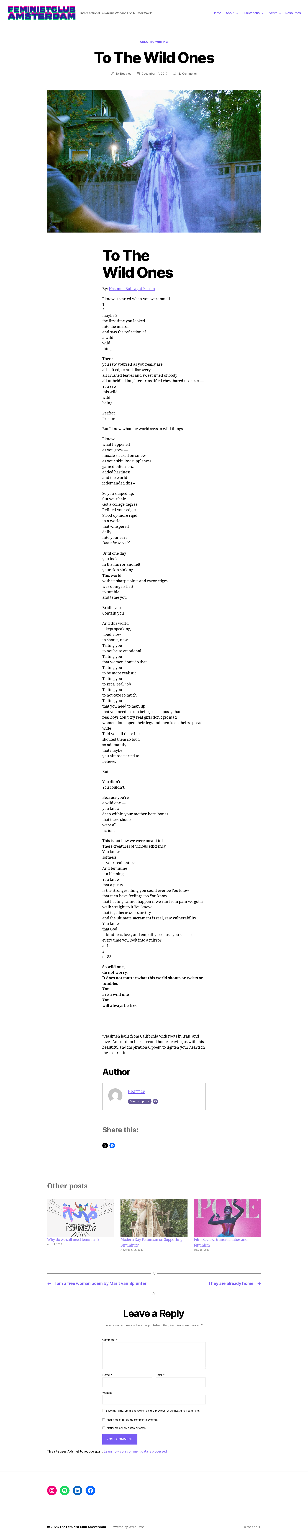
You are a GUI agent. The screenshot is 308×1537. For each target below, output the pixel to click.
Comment (109, 1340)
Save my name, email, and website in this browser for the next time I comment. (153, 1410)
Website (107, 1392)
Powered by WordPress (127, 1527)
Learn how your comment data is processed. (135, 1451)
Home (217, 13)
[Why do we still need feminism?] (80, 1218)
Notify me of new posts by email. (126, 1428)
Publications (251, 13)
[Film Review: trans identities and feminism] (227, 1218)
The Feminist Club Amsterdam (82, 1527)
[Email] (155, 1101)
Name (107, 1375)
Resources (293, 13)
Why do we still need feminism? (73, 1239)
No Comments (187, 73)
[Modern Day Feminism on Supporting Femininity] (154, 1218)
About (230, 13)
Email (160, 1375)
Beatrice (125, 73)
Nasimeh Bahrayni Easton (132, 289)
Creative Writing (154, 41)
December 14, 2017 (154, 73)
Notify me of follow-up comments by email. (132, 1419)
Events (272, 13)
